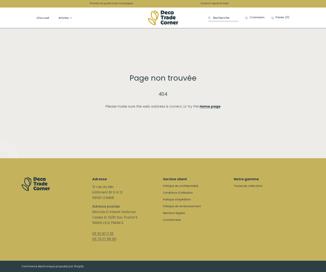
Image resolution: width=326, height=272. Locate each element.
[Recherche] (210, 18)
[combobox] (223, 18)
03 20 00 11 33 (102, 233)
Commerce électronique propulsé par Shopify (53, 266)
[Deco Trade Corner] (163, 17)
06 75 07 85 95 (104, 239)
